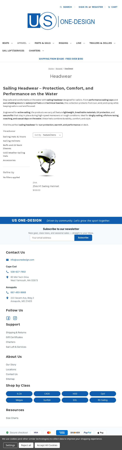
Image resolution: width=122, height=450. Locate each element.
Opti (103, 393)
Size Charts (12, 418)
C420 (47, 393)
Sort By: (38, 135)
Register (97, 6)
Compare (45, 162)
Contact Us (12, 374)
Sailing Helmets (11, 140)
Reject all (26, 445)
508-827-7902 (18, 271)
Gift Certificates (14, 337)
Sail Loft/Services (13, 50)
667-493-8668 (18, 292)
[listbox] (52, 135)
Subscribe (83, 237)
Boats (6, 43)
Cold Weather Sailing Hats (14, 154)
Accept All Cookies (47, 445)
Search (67, 6)
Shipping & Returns (16, 332)
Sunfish (47, 400)
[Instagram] (15, 318)
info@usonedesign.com (22, 259)
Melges (19, 400)
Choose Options (46, 167)
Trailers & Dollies (100, 43)
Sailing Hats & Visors (14, 136)
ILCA (19, 393)
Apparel (22, 43)
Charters (35, 50)
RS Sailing (103, 400)
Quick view (43, 157)
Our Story (11, 364)
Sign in (83, 6)
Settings (10, 445)
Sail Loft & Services (16, 346)
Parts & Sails (43, 43)
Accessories (9, 160)
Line (79, 43)
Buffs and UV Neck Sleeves (12, 147)
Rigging (64, 43)
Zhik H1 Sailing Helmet (46, 186)
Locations (11, 369)
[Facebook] (8, 318)
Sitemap (10, 379)
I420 (75, 393)
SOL (75, 400)
